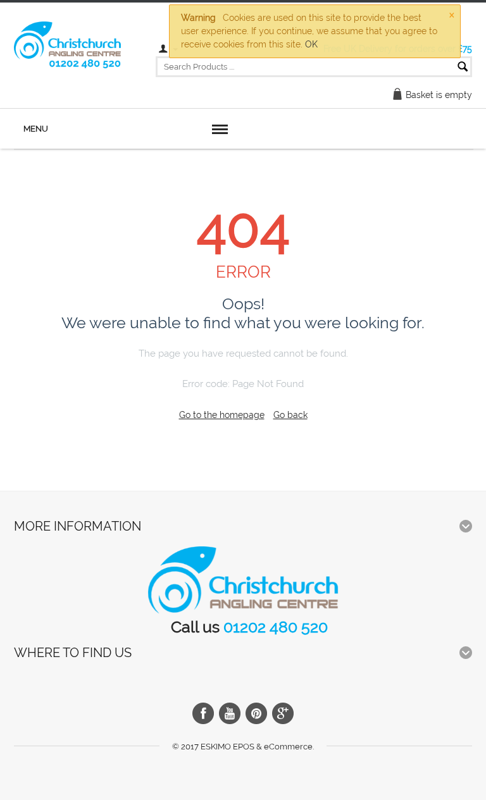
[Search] (462, 67)
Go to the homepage (222, 415)
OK (311, 44)
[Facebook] (203, 713)
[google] (283, 713)
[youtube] (229, 713)
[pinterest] (256, 713)
